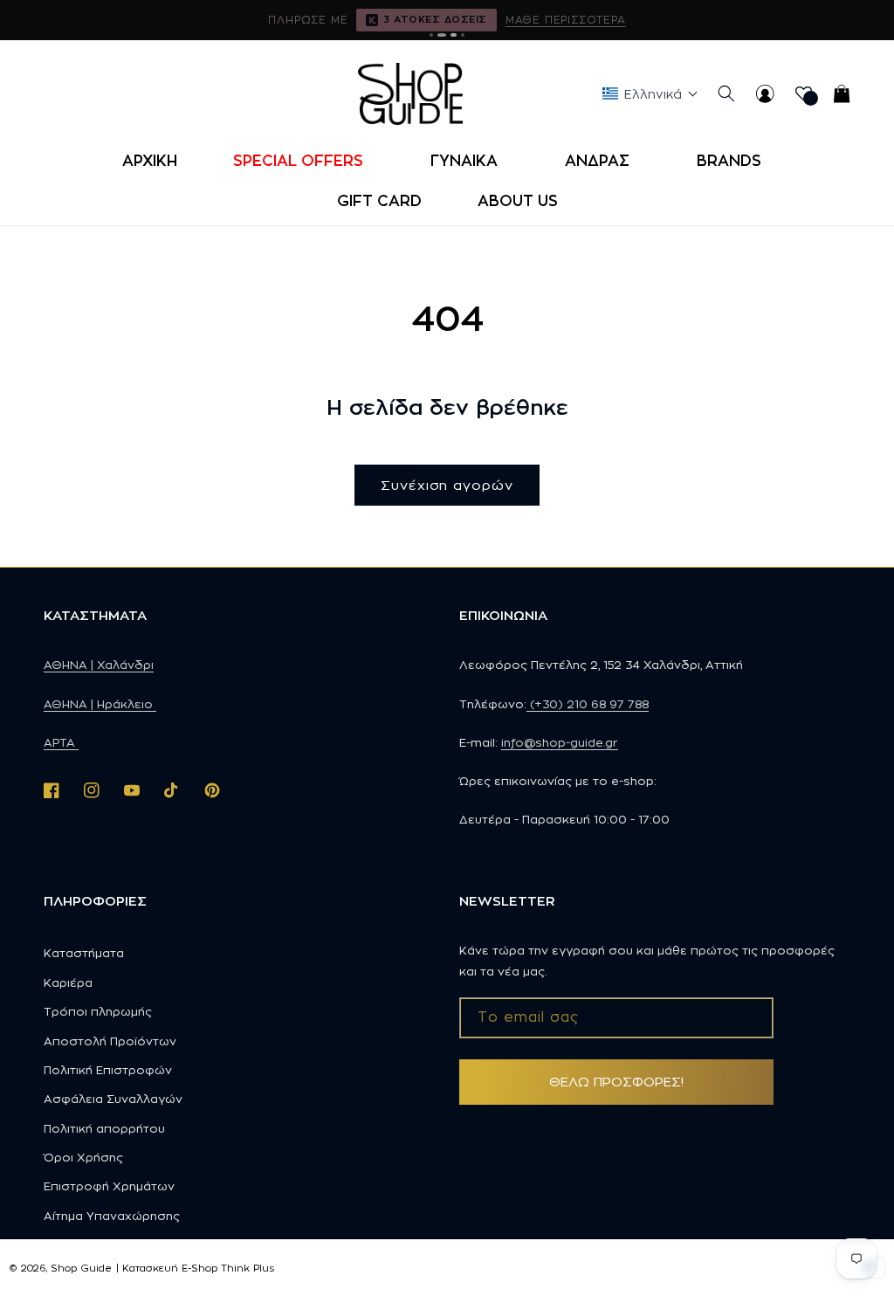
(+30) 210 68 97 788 (587, 704)
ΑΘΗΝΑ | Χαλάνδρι (99, 664)
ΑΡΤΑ (61, 742)
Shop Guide (81, 1268)
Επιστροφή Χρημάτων (109, 1186)
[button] (304, 161)
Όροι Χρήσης (83, 1157)
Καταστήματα (84, 953)
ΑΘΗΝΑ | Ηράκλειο (100, 704)
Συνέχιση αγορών (447, 485)
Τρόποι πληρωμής (98, 1011)
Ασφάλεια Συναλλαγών (113, 1099)
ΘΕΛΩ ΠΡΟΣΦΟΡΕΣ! (616, 1081)
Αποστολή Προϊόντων (110, 1041)
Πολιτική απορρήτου (104, 1128)
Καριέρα (68, 982)
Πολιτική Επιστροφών (108, 1070)
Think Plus (247, 1268)
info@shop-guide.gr (559, 742)
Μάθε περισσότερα (565, 19)
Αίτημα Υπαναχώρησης (112, 1216)
